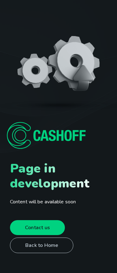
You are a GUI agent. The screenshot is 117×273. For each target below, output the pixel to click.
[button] (37, 227)
